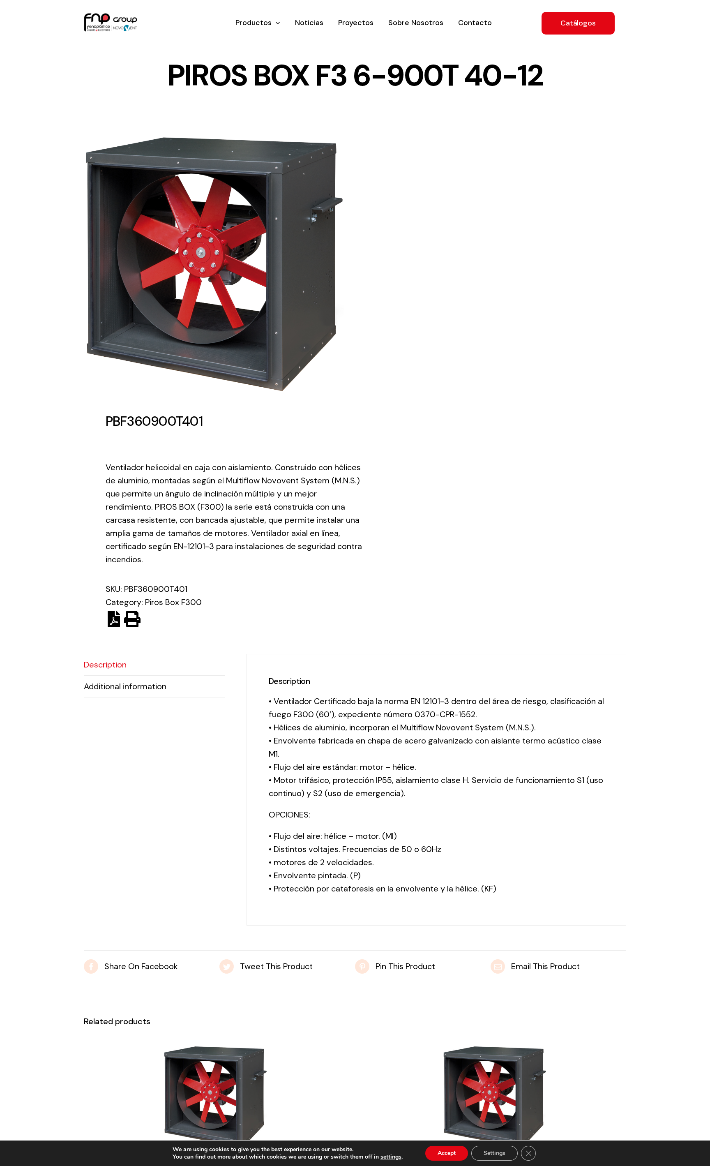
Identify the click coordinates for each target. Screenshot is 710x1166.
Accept (447, 1153)
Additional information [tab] (125, 686)
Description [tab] (105, 664)
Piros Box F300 (173, 602)
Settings (494, 1153)
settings (390, 1157)
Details (215, 1099)
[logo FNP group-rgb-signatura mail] (110, 17)
